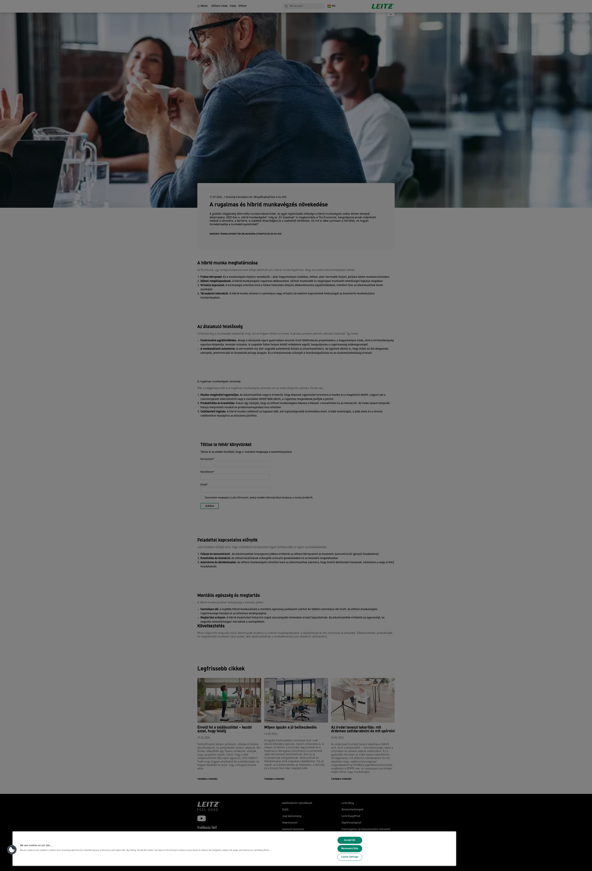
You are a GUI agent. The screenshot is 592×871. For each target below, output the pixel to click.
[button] (12, 850)
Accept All (349, 840)
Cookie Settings (349, 857)
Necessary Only (349, 848)
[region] (234, 848)
